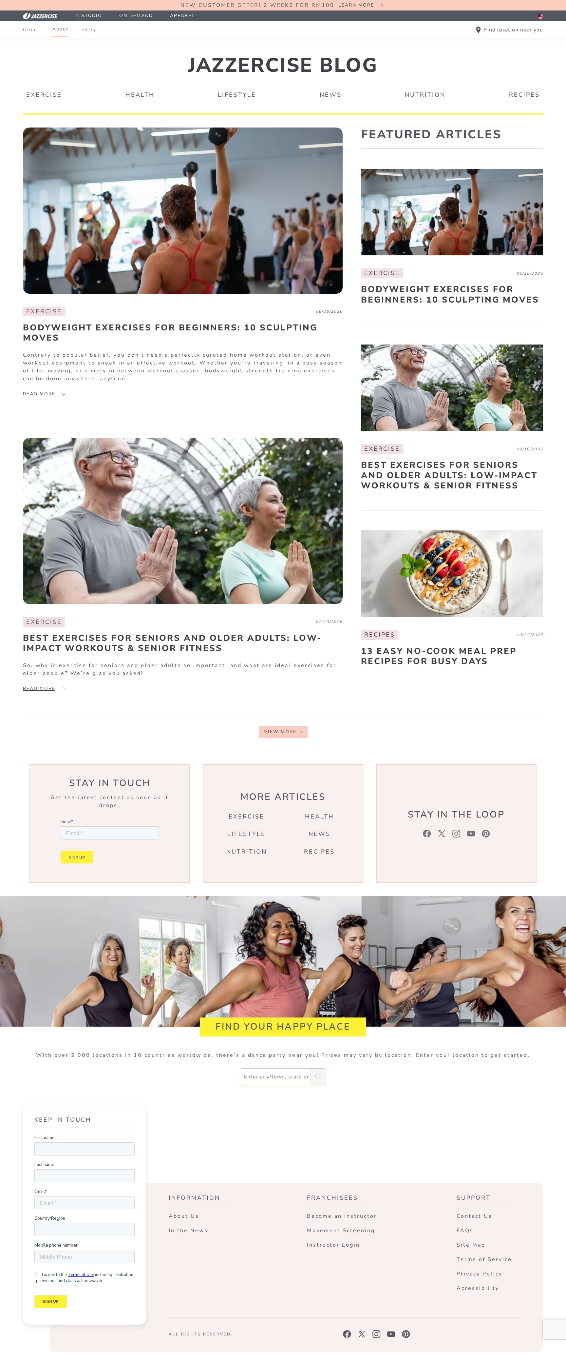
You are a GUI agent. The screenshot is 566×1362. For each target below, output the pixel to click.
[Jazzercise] (44, 16)
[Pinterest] (486, 834)
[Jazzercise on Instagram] (376, 1334)
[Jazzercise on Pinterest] (406, 1334)
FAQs (89, 30)
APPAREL (182, 15)
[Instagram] (456, 834)
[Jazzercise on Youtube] (391, 1334)
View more (280, 732)
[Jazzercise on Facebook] (347, 1334)
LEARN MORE (356, 5)
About (60, 29)
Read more (39, 394)
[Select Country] (540, 16)
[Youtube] (471, 834)
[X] (442, 833)
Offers (31, 30)
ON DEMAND (136, 15)
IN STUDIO (87, 15)
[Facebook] (427, 834)
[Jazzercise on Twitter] (362, 1334)
